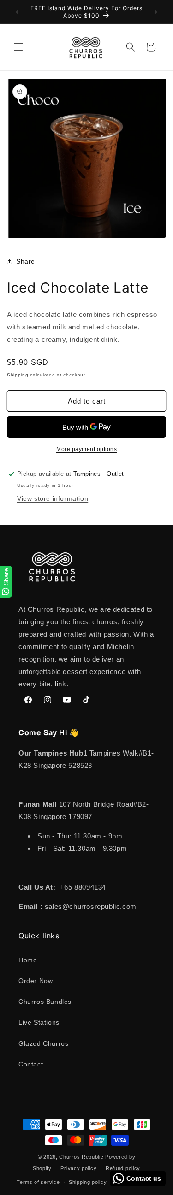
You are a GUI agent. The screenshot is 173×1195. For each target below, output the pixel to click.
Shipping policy (88, 1182)
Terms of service (38, 1182)
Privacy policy (78, 1168)
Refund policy (123, 1168)
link (60, 684)
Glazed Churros (43, 1043)
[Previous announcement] (17, 12)
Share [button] (25, 261)
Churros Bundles (45, 1001)
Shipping (18, 374)
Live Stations (39, 1022)
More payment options (86, 449)
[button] (18, 47)
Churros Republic (81, 1157)
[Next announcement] (156, 12)
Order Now (35, 980)
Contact (30, 1064)
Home (27, 960)
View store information (52, 498)
